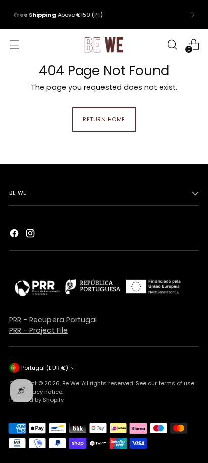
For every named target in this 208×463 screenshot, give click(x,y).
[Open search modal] (172, 44)
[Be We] (104, 44)
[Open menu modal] (14, 44)
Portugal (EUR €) (44, 368)
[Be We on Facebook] (15, 234)
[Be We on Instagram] (31, 234)
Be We (70, 383)
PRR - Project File (38, 330)
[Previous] (15, 14)
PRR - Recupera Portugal (53, 320)
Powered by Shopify (36, 400)
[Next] (193, 14)
